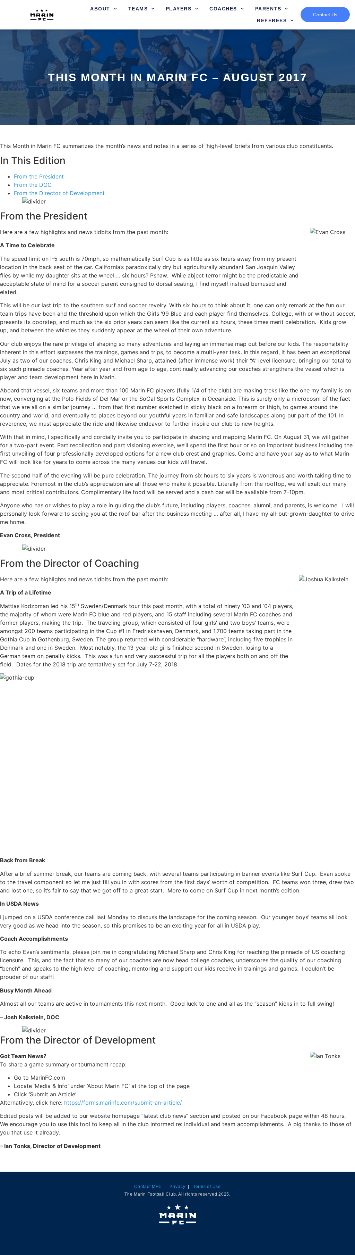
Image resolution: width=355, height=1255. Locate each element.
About (100, 8)
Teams (138, 8)
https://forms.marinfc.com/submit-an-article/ (123, 1102)
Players (179, 8)
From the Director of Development (59, 193)
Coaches (223, 8)
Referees (272, 20)
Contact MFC (148, 1186)
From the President (39, 176)
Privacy (177, 1186)
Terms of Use (207, 1186)
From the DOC (33, 184)
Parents (268, 8)
